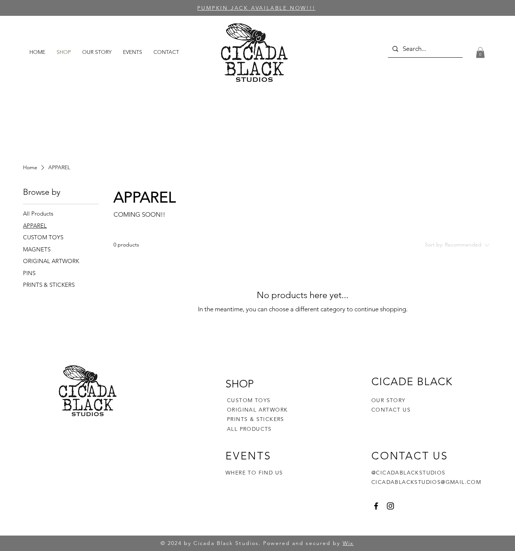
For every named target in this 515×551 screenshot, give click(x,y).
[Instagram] (390, 506)
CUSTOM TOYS (248, 400)
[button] (480, 52)
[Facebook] (376, 506)
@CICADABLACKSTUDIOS (408, 472)
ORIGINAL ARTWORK (257, 409)
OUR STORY (388, 400)
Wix (348, 543)
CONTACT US (391, 409)
